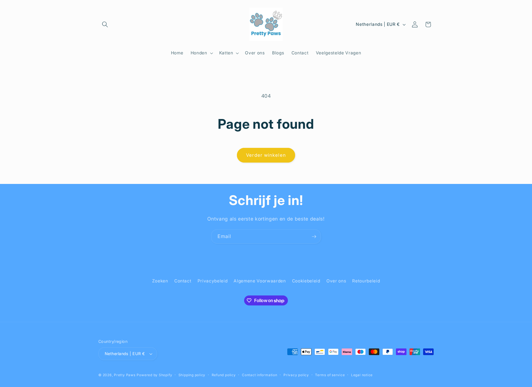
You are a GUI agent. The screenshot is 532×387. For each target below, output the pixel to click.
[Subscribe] (314, 236)
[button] (105, 24)
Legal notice (362, 375)
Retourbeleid (366, 281)
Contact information (259, 375)
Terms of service (330, 375)
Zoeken (160, 281)
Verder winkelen (266, 155)
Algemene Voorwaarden (260, 281)
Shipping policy (192, 375)
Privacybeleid (213, 281)
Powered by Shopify (154, 375)
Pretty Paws (124, 375)
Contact (182, 281)
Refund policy (224, 375)
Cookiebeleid (306, 281)
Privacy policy (296, 375)
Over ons (336, 281)
